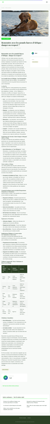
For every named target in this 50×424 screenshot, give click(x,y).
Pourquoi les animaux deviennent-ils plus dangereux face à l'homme (36, 402)
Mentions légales (22, 417)
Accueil (2, 7)
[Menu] (47, 2)
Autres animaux (8, 7)
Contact (29, 417)
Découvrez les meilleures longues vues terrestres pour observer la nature (11, 402)
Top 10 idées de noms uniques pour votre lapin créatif (37, 406)
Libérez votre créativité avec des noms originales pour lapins (11, 409)
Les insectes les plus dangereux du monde (12, 405)
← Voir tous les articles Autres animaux (10, 385)
